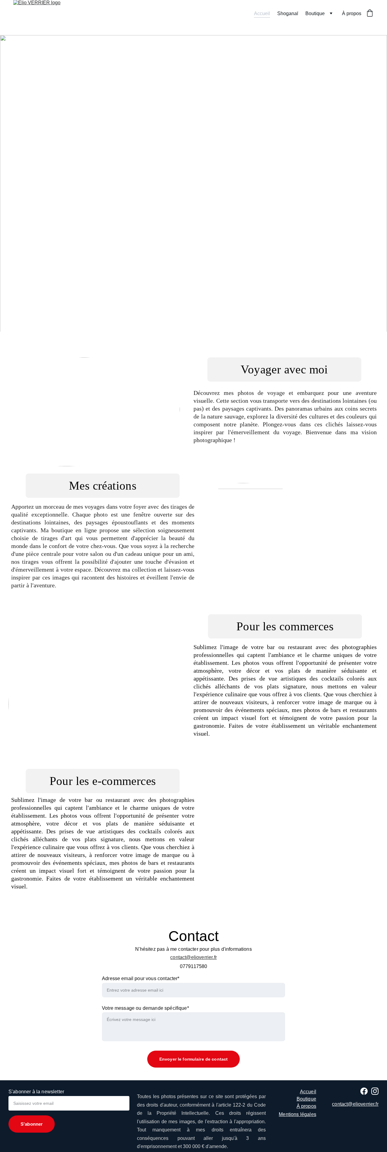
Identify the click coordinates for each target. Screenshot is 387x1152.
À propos (351, 13)
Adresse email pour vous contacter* (140, 978)
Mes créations (102, 485)
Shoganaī (287, 13)
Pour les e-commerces (103, 780)
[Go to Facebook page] (364, 1091)
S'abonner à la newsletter (36, 1091)
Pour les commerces (284, 626)
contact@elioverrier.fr (193, 957)
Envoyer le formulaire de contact (193, 1059)
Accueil (262, 13)
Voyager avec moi (284, 369)
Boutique (315, 13)
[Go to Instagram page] (375, 1091)
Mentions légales (297, 1114)
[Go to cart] (370, 13)
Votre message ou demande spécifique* (145, 1008)
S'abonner (32, 1124)
